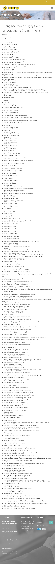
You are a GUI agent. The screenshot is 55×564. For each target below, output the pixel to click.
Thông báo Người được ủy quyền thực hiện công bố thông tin (17, 271)
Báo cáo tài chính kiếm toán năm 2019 (12, 191)
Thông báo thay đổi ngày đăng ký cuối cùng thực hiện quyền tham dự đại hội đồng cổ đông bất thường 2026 (27, 481)
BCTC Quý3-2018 (7, 147)
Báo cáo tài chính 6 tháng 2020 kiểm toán (12, 206)
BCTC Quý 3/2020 (7, 208)
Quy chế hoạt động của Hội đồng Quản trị (12, 264)
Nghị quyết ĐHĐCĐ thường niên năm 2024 (13, 432)
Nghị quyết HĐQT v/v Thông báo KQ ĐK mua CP (14, 505)
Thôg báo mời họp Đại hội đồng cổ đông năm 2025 (14, 470)
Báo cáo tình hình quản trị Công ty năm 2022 (13, 311)
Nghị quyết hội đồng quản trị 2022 (11, 243)
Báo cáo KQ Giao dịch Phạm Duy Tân (11, 483)
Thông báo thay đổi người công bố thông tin (13, 170)
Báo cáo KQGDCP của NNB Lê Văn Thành (12, 389)
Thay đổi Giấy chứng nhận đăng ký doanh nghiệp (14, 278)
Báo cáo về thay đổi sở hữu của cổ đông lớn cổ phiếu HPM (16, 478)
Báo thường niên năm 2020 (9, 210)
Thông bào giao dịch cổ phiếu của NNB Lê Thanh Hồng (15, 447)
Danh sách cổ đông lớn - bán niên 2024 (12, 445)
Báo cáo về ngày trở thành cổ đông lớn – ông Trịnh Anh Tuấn (16, 269)
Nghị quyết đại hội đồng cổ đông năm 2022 (13, 253)
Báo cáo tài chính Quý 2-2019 (10, 173)
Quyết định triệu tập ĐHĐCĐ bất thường (12, 490)
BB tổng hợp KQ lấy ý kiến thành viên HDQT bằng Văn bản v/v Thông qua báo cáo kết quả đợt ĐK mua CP (26, 503)
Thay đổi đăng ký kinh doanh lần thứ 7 (12, 105)
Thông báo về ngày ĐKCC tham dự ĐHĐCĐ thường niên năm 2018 (18, 117)
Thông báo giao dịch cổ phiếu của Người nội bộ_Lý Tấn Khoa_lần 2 (18, 394)
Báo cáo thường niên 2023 (9, 423)
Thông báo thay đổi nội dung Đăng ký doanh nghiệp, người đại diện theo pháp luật (21, 452)
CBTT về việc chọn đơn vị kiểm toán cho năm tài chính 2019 (16, 172)
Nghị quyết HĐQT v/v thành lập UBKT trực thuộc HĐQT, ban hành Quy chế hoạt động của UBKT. (24, 256)
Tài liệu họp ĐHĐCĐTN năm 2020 (11, 198)
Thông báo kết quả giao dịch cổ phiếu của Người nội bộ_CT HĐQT (17, 342)
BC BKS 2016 (6, 99)
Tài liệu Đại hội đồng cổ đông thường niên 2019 (14, 163)
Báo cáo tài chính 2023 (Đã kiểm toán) (12, 417)
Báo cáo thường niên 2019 (9, 196)
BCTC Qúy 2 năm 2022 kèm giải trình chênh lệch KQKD (15, 283)
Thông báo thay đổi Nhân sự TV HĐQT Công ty (13, 370)
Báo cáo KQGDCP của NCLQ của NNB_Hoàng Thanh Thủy (16, 387)
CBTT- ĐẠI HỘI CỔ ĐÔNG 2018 (10, 129)
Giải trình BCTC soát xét (9, 84)
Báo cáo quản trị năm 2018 (9, 150)
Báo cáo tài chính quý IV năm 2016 (11, 85)
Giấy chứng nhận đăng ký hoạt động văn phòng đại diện (16, 61)
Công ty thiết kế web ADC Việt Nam (28, 534)
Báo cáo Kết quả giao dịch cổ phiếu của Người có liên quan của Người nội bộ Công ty (21, 293)
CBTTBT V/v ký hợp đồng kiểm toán (11, 135)
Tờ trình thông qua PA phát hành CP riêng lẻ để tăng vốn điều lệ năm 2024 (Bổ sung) (21, 430)
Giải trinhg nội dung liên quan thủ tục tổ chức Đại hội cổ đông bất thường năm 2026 (21, 495)
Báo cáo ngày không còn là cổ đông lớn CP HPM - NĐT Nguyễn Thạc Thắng (19, 448)
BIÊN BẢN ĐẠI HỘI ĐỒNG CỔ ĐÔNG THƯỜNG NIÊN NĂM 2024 (17, 435)
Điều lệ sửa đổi (7, 130)
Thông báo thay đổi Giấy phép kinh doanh (13, 167)
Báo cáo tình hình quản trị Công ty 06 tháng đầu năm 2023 (16, 346)
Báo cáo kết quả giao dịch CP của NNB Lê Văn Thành (15, 410)
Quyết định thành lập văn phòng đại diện (12, 62)
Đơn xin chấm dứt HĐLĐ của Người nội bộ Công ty (14, 312)
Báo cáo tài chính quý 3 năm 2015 (11, 49)
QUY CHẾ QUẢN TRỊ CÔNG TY (10, 132)
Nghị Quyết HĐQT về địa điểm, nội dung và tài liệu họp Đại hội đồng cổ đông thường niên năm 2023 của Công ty (27, 326)
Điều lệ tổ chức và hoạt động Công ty (11, 261)
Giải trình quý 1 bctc (8, 213)
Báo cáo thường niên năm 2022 (10, 322)
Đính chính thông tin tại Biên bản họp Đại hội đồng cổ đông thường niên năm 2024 (21, 437)
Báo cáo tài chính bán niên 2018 (10, 140)
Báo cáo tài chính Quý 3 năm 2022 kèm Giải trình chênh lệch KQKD (18, 296)
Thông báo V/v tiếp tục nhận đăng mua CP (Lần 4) (14, 506)
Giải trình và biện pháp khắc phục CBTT (12, 324)
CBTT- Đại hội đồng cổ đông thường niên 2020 (13, 200)
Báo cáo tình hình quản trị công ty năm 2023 (13, 414)
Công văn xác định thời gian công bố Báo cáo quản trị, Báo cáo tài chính (19, 455)
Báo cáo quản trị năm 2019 (9, 185)
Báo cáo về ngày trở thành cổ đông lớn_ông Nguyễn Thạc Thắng (17, 329)
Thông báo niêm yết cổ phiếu (10, 54)
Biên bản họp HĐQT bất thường (10, 462)
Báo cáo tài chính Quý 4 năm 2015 (11, 56)
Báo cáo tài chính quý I (8, 71)
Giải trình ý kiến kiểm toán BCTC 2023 (11, 420)
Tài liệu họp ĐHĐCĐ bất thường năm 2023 (12, 364)
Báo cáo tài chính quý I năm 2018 (11, 127)
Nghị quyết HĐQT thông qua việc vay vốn (12, 357)
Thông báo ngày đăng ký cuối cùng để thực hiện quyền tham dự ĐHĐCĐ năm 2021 (21, 220)
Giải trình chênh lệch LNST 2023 (10, 418)
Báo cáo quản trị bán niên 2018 (10, 138)
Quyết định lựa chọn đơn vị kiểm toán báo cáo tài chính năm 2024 (18, 460)
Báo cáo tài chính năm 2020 (9, 211)
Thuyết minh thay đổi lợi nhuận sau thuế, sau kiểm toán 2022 (17, 316)
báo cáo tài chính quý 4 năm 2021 (11, 233)
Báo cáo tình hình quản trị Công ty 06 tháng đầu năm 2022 (16, 284)
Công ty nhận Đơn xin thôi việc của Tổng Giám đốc (14, 354)
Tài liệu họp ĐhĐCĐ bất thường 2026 (11, 486)
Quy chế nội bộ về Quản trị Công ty (11, 263)
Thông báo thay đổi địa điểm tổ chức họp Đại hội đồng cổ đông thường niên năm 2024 (22, 425)
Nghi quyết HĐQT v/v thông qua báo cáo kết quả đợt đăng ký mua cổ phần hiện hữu (22, 498)
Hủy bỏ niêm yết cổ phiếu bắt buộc (11, 279)
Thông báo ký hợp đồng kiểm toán (11, 223)
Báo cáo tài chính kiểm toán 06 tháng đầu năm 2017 (15, 109)
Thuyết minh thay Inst (8, 216)
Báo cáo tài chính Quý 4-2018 (10, 148)
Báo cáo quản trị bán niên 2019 (10, 175)
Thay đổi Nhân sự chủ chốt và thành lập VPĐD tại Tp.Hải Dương (17, 307)
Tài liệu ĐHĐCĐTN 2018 (8, 124)
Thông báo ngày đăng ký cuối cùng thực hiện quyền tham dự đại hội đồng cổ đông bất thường (24, 480)
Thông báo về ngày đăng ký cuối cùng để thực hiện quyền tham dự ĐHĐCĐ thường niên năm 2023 (24, 321)
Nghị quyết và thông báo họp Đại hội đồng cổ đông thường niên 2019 (18, 160)
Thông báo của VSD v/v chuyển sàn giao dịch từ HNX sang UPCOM (18, 281)
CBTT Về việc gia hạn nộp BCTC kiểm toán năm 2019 (14, 190)
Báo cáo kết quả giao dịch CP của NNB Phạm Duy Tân (15, 409)
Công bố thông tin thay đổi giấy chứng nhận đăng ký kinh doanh (17, 246)
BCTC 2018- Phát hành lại (9, 178)
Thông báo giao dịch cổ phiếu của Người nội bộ (14, 266)
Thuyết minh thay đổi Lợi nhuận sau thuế (12, 155)
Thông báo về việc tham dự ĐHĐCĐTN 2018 (13, 122)
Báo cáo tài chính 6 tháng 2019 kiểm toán (12, 177)
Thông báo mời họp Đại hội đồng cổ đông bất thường (15, 491)
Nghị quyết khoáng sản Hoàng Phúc (11, 57)
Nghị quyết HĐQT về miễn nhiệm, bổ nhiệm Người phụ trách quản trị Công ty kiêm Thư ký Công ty (24, 337)
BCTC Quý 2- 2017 (7, 143)
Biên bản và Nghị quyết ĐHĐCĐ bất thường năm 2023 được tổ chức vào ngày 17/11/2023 (22, 369)
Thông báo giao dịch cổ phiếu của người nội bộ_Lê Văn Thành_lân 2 (18, 397)
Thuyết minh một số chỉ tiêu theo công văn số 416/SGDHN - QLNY (18, 87)
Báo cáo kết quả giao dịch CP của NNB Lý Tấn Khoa (14, 402)
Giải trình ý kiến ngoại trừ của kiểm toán (12, 158)
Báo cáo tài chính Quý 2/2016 (10, 82)
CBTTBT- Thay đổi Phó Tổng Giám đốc (12, 133)
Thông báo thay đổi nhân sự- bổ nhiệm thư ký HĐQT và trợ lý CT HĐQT (19, 467)
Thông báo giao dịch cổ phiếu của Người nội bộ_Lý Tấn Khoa (16, 374)
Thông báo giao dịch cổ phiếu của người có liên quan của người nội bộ (18, 288)
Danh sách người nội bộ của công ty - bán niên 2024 (14, 443)
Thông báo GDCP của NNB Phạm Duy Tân (12, 405)
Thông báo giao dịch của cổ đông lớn (11, 236)
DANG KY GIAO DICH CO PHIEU (10, 226)
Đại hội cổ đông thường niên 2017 (11, 104)
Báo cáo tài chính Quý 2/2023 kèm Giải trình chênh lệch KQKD (17, 344)
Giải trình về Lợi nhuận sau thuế (10, 142)
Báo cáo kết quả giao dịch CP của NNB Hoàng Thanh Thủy (16, 404)
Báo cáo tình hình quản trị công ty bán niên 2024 (14, 440)
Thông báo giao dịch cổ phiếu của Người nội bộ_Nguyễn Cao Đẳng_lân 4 (19, 392)
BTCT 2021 (6, 248)
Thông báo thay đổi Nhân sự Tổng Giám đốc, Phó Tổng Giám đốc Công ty (19, 360)
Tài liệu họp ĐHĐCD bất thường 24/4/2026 (12, 493)
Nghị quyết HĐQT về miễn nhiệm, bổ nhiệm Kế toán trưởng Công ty (18, 390)
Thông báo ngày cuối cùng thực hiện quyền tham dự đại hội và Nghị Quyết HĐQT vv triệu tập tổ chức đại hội (27, 422)
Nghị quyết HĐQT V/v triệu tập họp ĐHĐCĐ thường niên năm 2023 (18, 319)
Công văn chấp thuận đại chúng (10, 46)
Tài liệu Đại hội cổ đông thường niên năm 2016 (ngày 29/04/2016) (17, 66)
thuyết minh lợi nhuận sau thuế (10, 235)
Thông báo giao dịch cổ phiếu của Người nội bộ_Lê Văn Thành (17, 372)
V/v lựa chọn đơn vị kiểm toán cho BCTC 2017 (13, 107)
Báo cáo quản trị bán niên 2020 (10, 205)
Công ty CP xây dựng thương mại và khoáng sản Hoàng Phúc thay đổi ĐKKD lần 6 (21, 76)
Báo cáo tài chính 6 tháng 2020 (10, 203)
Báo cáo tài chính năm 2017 (9, 119)
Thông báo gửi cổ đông (8, 42)
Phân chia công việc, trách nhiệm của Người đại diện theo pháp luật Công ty (20, 294)
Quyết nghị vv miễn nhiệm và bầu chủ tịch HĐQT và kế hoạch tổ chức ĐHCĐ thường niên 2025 (24, 463)
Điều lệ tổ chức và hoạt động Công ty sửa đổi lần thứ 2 (15, 334)
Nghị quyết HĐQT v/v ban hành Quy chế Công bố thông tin (16, 258)
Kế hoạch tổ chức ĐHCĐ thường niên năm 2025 (14, 468)
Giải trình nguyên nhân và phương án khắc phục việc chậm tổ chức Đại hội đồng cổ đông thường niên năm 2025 (27, 458)
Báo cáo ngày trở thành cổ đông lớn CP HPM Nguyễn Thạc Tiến (17, 450)
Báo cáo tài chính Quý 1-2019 (10, 165)
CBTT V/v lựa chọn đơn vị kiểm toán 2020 (12, 201)
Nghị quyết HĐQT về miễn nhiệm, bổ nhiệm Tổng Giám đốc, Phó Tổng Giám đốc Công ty (22, 359)
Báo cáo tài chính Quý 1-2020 (10, 195)
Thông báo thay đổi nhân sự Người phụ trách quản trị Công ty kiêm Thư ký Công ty (21, 339)
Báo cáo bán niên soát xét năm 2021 (11, 225)
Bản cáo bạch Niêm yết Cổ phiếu (10, 52)
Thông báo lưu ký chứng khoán (10, 44)
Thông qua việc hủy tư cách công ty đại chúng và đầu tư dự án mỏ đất (18, 488)
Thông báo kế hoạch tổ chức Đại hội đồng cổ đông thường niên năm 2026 (19, 508)
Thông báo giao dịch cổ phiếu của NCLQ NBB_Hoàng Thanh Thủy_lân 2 (19, 395)
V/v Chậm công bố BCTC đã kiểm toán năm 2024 (14, 453)
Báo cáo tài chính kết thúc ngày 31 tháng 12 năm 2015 (15, 59)
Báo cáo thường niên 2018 (9, 162)
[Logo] (10, 9)
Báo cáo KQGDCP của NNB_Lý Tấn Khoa (12, 385)
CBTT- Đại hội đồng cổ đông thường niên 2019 (13, 168)
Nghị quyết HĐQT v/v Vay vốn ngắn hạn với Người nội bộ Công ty (17, 286)
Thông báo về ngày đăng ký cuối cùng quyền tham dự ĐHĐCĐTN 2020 (18, 187)
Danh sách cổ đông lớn (8, 412)
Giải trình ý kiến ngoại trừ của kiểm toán (12, 215)
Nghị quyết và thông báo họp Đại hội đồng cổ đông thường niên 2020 (18, 193)
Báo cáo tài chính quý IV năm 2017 (11, 112)
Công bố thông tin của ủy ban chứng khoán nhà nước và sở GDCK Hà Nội (19, 64)
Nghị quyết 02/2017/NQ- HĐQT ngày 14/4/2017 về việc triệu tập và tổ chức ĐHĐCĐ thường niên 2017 (25, 90)
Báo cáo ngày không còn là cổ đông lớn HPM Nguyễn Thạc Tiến (17, 475)
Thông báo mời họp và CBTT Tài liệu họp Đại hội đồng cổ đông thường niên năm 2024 (22, 427)
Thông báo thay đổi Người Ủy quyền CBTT (12, 341)
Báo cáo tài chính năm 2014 (9, 47)
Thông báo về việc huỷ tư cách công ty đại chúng (14, 496)
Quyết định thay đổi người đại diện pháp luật (13, 240)
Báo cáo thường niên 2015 (9, 67)
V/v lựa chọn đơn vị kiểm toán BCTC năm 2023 (13, 415)
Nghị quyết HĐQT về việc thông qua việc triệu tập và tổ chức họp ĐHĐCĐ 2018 (20, 120)
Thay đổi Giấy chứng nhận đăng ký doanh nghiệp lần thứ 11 (16, 349)
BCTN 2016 (6, 100)
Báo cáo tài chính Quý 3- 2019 (10, 182)
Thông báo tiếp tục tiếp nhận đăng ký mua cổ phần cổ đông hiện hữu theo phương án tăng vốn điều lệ (25, 501)
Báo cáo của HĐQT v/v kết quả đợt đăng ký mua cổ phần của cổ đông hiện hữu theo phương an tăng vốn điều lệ (27, 500)
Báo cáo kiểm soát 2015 (9, 69)
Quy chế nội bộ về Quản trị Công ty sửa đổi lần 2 (14, 336)
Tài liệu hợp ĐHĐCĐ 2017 (9, 97)
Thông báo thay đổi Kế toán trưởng (11, 433)
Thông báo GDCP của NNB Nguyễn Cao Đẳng (13, 400)
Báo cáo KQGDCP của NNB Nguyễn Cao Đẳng (13, 365)
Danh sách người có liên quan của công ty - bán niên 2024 (16, 442)
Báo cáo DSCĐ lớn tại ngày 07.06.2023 (11, 347)
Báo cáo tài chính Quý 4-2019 (10, 183)
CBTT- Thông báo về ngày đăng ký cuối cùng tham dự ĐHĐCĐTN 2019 (18, 152)
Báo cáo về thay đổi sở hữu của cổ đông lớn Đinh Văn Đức (16, 268)
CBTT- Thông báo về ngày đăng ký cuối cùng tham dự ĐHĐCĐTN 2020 (18, 188)
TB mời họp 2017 (7, 95)
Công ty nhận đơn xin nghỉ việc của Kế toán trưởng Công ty (16, 306)
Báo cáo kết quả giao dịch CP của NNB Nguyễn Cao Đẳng (16, 399)
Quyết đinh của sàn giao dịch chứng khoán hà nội (14, 51)
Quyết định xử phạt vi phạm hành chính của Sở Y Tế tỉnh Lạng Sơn (18, 298)
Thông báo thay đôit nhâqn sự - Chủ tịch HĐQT (14, 465)
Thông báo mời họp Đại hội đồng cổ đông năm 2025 (15, 472)
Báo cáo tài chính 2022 (8, 314)
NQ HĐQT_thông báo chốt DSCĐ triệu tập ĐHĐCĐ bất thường (17, 356)
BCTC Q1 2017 (7, 102)
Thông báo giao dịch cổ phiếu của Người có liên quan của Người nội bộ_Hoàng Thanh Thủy (23, 375)
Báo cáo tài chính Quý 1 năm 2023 (11, 317)
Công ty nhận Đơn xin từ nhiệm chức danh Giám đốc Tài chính (17, 304)
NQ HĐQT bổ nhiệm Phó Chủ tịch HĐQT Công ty (14, 377)
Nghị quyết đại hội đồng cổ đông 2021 (12, 218)
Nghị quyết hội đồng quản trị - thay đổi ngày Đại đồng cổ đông (17, 249)
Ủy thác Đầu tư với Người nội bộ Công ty (12, 303)
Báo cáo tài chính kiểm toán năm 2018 (12, 153)
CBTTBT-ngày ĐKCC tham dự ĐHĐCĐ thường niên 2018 (15, 115)
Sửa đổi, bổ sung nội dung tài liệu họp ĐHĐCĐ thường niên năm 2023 (18, 331)
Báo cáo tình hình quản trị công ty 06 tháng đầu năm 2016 (16, 80)
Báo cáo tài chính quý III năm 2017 (11, 110)
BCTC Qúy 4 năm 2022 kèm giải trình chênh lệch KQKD (15, 309)
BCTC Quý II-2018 (7, 137)
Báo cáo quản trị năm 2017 (9, 114)
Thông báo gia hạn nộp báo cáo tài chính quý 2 (13, 221)
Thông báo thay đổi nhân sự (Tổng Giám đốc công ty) (15, 157)
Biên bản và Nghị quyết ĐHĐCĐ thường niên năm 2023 (15, 332)
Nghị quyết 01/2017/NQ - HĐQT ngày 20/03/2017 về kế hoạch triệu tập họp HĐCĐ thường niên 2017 (25, 89)
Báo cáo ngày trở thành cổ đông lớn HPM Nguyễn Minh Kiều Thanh (18, 473)
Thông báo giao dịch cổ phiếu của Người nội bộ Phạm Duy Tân (17, 476)
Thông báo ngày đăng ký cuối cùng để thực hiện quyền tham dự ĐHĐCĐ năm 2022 (21, 241)
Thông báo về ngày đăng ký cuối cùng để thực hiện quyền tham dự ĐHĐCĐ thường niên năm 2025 (24, 457)
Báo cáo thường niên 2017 (9, 125)
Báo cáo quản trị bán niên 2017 (10, 145)
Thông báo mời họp (8, 485)
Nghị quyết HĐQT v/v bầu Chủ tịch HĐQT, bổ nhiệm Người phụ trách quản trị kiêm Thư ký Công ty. (25, 254)
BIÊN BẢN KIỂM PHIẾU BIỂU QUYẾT (11, 438)
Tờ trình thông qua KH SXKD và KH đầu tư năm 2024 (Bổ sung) (17, 428)
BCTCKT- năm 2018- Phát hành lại (11, 180)
